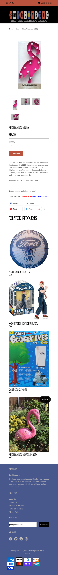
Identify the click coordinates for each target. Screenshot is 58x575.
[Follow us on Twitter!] (16, 539)
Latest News (13, 469)
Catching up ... (14, 475)
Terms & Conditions (16, 509)
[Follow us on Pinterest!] (21, 539)
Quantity (12, 142)
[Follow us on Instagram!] (27, 539)
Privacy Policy (14, 512)
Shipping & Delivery (16, 506)
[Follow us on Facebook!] (11, 539)
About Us (12, 499)
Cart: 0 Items (46, 3)
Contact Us (13, 502)
